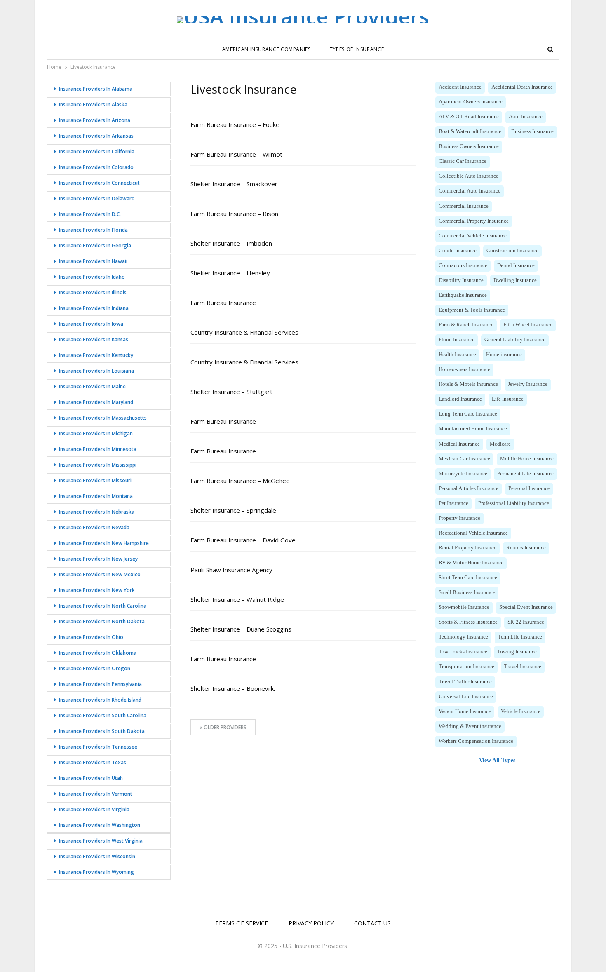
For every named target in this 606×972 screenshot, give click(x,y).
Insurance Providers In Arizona (94, 120)
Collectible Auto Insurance (468, 176)
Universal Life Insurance (466, 697)
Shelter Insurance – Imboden (231, 243)
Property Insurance (459, 518)
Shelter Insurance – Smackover (233, 184)
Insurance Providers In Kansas (93, 339)
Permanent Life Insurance (525, 474)
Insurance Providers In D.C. (90, 214)
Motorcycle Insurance (463, 474)
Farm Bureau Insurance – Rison (234, 213)
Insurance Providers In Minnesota (97, 449)
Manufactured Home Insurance (473, 429)
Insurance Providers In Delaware (96, 198)
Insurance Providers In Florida (93, 229)
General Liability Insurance (514, 340)
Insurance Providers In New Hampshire (104, 543)
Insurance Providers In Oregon (94, 668)
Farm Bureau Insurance (223, 302)
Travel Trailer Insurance (465, 682)
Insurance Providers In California (96, 151)
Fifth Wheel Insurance (527, 325)
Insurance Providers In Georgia (95, 245)
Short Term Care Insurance (468, 577)
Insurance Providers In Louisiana (96, 370)
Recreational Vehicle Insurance (473, 533)
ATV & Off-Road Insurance (469, 117)
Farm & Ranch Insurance (466, 325)
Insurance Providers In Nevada (94, 527)
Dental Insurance (516, 265)
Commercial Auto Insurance (469, 191)
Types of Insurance (357, 49)
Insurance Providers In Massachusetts (103, 417)
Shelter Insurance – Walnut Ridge (237, 599)
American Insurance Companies (266, 49)
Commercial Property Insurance (474, 221)
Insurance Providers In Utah (91, 778)
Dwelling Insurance (515, 280)
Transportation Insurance (466, 666)
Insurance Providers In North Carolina (102, 605)
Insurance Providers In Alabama (95, 88)
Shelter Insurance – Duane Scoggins (240, 629)
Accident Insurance (460, 87)
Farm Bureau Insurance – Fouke (235, 124)
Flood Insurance (456, 340)
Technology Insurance (463, 637)
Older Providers (224, 727)
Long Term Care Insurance (468, 414)
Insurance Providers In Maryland (96, 402)
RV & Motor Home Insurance (471, 563)
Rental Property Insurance (467, 548)
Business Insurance (532, 131)
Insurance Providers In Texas (92, 762)
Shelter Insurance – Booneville (233, 688)
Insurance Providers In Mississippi (97, 464)
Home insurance (504, 354)
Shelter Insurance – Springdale (233, 510)
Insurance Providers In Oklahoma (97, 652)
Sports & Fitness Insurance (468, 622)
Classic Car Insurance (462, 161)
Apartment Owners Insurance (471, 102)
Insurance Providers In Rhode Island (100, 699)
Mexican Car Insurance (464, 459)
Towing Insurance (517, 652)
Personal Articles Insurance (468, 488)
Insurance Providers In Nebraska (96, 511)
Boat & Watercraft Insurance (470, 131)
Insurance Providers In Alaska (93, 104)
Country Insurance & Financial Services (244, 332)
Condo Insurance (458, 251)
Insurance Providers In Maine (92, 386)
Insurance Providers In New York (97, 590)
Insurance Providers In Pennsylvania (100, 684)
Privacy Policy (311, 923)
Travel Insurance (522, 666)
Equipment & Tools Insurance (472, 310)
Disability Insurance (461, 280)
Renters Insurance (526, 548)
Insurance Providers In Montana (96, 496)
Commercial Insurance (464, 206)
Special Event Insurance (526, 607)
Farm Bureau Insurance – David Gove (243, 540)
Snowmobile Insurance (464, 607)
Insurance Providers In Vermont (95, 793)
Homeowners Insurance (464, 369)
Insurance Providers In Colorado (96, 167)
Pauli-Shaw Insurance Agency (231, 570)
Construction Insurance (512, 251)
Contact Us (372, 923)
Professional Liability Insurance (513, 503)
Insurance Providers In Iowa (91, 323)
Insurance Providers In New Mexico (100, 574)
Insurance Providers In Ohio (91, 637)
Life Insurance (508, 399)
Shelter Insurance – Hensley (230, 273)
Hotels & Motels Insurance (468, 384)
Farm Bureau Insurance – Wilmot (236, 154)
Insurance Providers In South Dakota (102, 731)
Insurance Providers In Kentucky (96, 355)
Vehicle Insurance (520, 711)
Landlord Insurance (460, 399)
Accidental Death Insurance (522, 87)
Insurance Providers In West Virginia (101, 840)
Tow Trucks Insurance (463, 652)
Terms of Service (241, 923)
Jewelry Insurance (527, 384)
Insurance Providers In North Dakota (102, 621)
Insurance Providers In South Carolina (102, 715)
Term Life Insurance (520, 637)
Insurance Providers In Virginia (94, 809)
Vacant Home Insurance (465, 711)
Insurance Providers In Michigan (96, 433)
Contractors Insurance (463, 265)
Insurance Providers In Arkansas (96, 135)
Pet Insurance (453, 503)
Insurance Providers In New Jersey (98, 558)
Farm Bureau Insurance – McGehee (240, 481)
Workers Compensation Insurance (476, 741)
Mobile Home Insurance (527, 459)
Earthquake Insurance (463, 295)
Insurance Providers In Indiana (94, 308)
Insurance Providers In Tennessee (98, 746)
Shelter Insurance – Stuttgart (231, 391)
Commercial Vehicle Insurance (473, 236)
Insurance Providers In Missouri (95, 480)
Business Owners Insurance (469, 146)
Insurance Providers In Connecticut (99, 182)
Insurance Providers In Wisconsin (97, 856)
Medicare (500, 444)
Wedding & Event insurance (470, 726)
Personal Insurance (529, 488)
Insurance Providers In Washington (99, 825)
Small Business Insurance (467, 592)
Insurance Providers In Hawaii (93, 261)
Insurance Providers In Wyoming (96, 872)
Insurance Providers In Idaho (92, 276)
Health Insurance (457, 354)
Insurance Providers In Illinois (93, 292)
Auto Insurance (526, 117)
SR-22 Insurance (525, 622)
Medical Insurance (459, 444)
